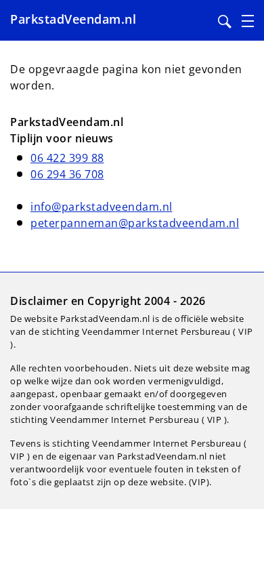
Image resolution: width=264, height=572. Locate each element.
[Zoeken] (225, 21)
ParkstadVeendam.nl (73, 19)
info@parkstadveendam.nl (101, 206)
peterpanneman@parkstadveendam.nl (134, 223)
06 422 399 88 (67, 157)
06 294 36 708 (67, 174)
